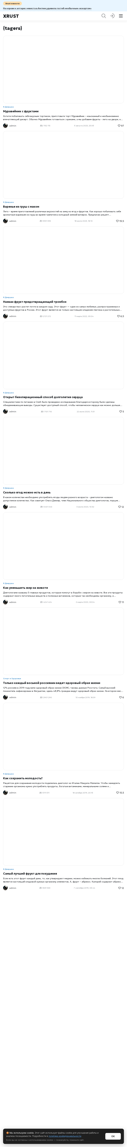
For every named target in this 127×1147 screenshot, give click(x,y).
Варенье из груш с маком (21, 206)
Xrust (11, 16)
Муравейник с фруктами (21, 111)
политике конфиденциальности (65, 1136)
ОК (113, 1136)
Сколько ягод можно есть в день (26, 492)
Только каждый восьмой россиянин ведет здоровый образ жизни (51, 683)
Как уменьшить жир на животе (25, 588)
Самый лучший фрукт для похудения (30, 873)
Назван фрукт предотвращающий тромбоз (34, 302)
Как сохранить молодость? (23, 778)
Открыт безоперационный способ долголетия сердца (43, 397)
